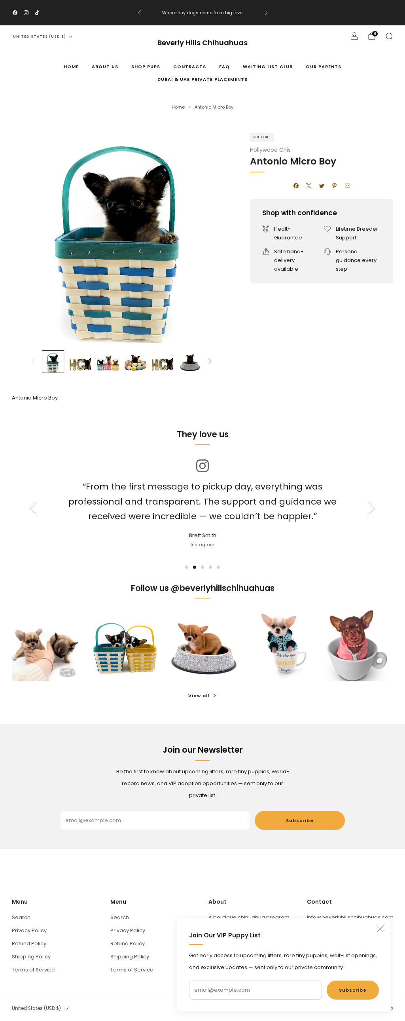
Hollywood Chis (270, 150)
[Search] (389, 36)
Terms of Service (33, 969)
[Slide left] (33, 361)
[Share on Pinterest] (335, 186)
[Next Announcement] (266, 13)
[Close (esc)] (380, 928)
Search (21, 917)
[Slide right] (210, 361)
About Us (105, 66)
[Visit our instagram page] (26, 12)
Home (71, 66)
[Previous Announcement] (139, 13)
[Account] (354, 36)
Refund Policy (29, 943)
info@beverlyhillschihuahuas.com (350, 917)
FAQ (224, 66)
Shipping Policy (31, 956)
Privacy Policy (29, 930)
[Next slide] (371, 508)
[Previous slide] (33, 508)
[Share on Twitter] (322, 186)
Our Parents (323, 66)
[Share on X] (309, 186)
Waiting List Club (268, 66)
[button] (186, 567)
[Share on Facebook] (296, 186)
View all (198, 695)
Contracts (189, 66)
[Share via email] (347, 186)
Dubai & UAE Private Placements (202, 79)
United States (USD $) (39, 36)
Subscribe (353, 990)
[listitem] (203, 13)
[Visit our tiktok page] (37, 12)
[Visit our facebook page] (15, 12)
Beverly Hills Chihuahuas (202, 43)
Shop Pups (145, 66)
